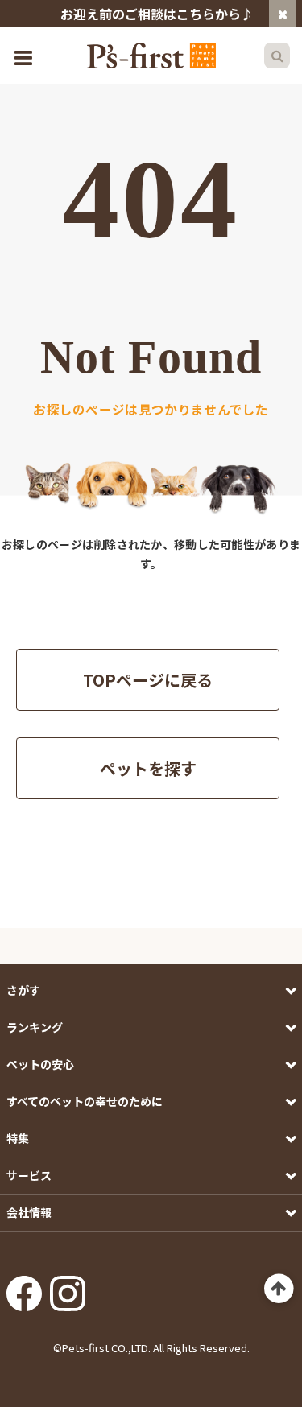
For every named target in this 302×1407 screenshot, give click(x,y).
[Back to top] (279, 1289)
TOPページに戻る (148, 679)
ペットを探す (148, 768)
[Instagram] (67, 1289)
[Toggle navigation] (25, 56)
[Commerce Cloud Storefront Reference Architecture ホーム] (151, 55)
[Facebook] (24, 1289)
